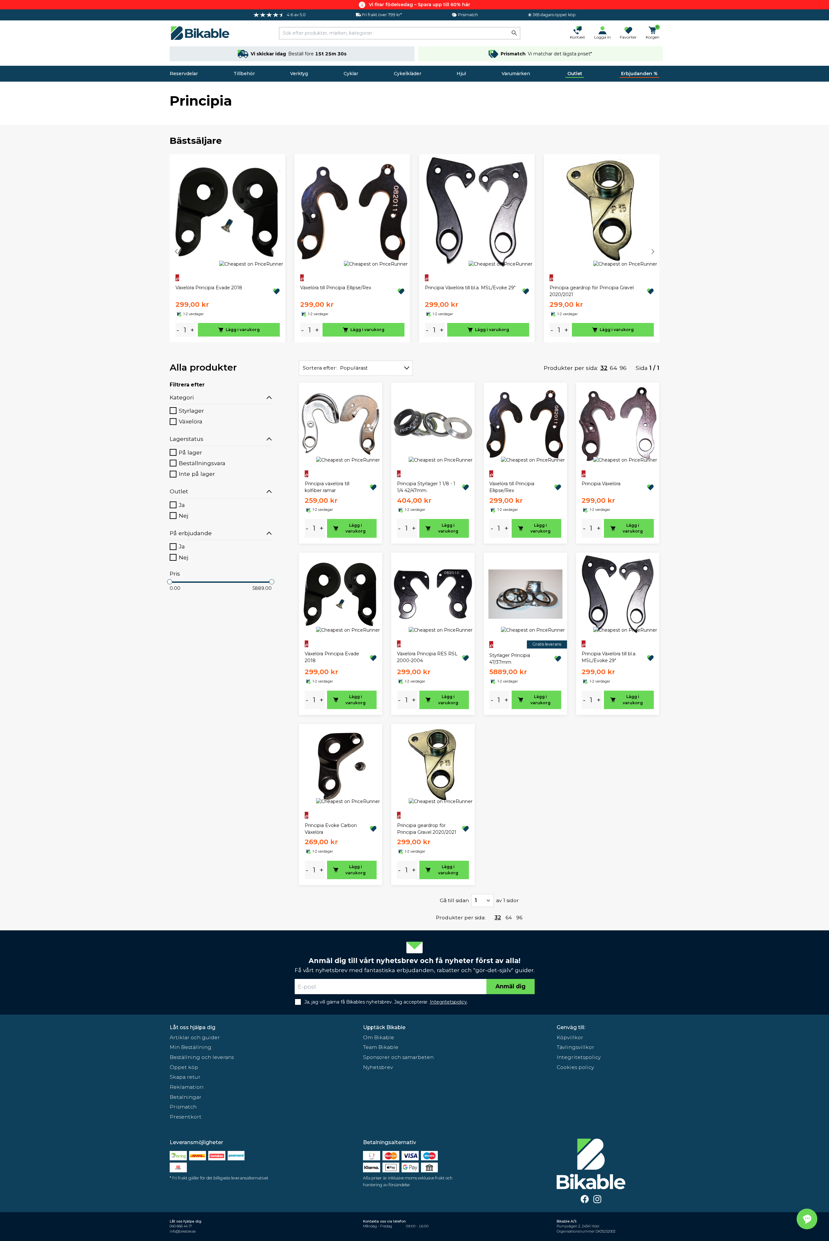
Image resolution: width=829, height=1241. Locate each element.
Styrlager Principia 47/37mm (509, 658)
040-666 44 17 (181, 1226)
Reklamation (186, 1087)
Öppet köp (184, 1067)
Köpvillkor (570, 1037)
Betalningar (185, 1097)
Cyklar (351, 73)
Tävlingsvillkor (575, 1047)
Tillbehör (244, 73)
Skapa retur (185, 1077)
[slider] (169, 581)
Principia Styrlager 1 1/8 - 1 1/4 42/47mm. (426, 487)
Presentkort (185, 1117)
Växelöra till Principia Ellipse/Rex (335, 288)
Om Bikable (378, 1037)
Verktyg (299, 73)
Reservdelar (184, 73)
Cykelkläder (407, 73)
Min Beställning (190, 1047)
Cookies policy (575, 1067)
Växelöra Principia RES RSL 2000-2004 (427, 657)
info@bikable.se (183, 1231)
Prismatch (183, 1107)
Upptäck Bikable (384, 1027)
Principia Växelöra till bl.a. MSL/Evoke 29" (470, 288)
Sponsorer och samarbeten (398, 1057)
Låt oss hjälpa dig (192, 1027)
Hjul (461, 73)
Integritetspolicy (579, 1057)
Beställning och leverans (202, 1057)
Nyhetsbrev (378, 1067)
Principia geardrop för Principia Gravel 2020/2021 (592, 291)
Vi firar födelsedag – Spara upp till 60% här (419, 4)
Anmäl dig (510, 986)
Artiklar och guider (195, 1037)
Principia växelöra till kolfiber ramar (327, 487)
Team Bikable (380, 1047)
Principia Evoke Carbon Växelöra (331, 828)
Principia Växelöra (601, 484)
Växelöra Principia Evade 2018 (209, 288)
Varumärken (516, 73)
